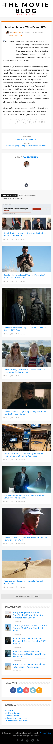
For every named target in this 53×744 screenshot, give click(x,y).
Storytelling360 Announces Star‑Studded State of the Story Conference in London (25, 234)
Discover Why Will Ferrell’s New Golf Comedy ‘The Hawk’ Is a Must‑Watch (25, 538)
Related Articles (9, 195)
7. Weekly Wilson (12, 715)
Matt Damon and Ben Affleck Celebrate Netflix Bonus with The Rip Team (24, 496)
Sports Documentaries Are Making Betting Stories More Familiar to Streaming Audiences (25, 454)
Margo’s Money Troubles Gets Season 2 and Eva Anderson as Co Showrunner (24, 371)
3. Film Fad (9, 710)
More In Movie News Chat (13, 198)
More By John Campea (27, 195)
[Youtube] (26, 740)
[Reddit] (31, 740)
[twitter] (17, 121)
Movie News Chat (16, 36)
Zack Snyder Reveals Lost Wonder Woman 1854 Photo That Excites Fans (24, 276)
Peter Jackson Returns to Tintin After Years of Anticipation (23, 582)
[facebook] (11, 121)
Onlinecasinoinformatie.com (16, 721)
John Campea (16, 32)
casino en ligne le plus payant (16, 718)
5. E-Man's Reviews (12, 713)
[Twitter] (20, 740)
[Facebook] (16, 740)
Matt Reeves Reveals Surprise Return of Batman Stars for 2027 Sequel (25, 329)
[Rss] (36, 740)
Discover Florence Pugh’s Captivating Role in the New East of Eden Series (25, 413)
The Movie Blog (26, 8)
